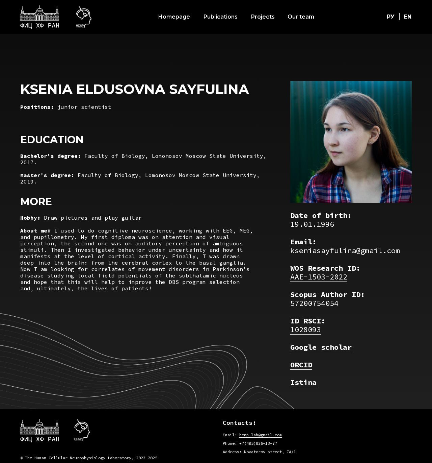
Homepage (174, 17)
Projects (263, 17)
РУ (391, 17)
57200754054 (314, 303)
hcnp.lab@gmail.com (260, 434)
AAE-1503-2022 (318, 277)
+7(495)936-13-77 (258, 443)
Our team (301, 17)
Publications (221, 17)
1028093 (305, 329)
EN (407, 17)
